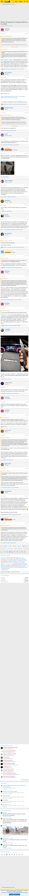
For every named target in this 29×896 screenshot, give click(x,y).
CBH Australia (25, 567)
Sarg (6, 565)
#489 (27, 238)
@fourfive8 (3, 423)
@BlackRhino (4, 315)
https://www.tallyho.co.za (8, 755)
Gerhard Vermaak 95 (18, 567)
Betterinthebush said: (6, 36)
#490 (27, 255)
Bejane (14, 560)
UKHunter (8, 559)
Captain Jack (23, 559)
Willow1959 (21, 560)
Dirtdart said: (4, 258)
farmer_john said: (5, 471)
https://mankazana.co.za (8, 771)
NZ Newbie (5, 800)
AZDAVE (10, 818)
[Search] (27, 1)
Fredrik (19, 566)
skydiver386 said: (5, 525)
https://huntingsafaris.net (8, 752)
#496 (27, 415)
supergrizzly (5, 818)
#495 (27, 401)
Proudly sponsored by (6, 745)
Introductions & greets (7, 793)
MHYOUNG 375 (6, 838)
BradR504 (8, 566)
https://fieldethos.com (7, 758)
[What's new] (24, 1)
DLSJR (11, 838)
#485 (27, 153)
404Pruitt (11, 567)
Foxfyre (15, 561)
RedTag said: (4, 278)
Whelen (25, 565)
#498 (27, 468)
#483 (27, 112)
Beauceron (3, 565)
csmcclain (23, 566)
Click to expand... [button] (14, 47)
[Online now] (3, 31)
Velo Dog (2, 557)
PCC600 (6, 557)
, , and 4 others (12, 267)
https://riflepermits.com (8, 768)
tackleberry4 (21, 565)
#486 (27, 185)
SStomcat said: (4, 437)
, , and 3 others (15, 104)
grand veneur (21, 557)
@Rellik (11, 59)
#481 (27, 33)
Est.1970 (8, 561)
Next (19, 546)
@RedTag (3, 287)
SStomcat (4, 25)
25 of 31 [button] (14, 546)
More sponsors (24, 779)
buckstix (16, 566)
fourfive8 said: (4, 417)
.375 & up (4, 789)
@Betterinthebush (5, 59)
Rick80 (12, 561)
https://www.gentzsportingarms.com (10, 764)
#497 (27, 435)
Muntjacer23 (3, 559)
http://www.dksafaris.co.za (8, 748)
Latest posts (4, 783)
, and (10, 144)
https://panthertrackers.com (9, 761)
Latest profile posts (6, 810)
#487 (27, 205)
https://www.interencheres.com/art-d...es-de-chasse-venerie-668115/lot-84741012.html (13, 97)
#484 (27, 139)
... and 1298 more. (4, 569)
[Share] (25, 33)
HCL (17, 560)
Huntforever (16, 562)
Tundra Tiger (3, 567)
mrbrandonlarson (9, 560)
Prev (10, 546)
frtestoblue (24, 563)
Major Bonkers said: (5, 115)
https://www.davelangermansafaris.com (11, 774)
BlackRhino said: (5, 310)
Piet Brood (14, 563)
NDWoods (12, 566)
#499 (27, 496)
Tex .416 (18, 561)
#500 (27, 523)
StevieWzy (26, 581)
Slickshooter (19, 563)
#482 (27, 77)
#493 (27, 334)
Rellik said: (4, 49)
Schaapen (5, 812)
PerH (2, 560)
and (9, 130)
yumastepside (22, 562)
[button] (1, 1)
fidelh (4, 560)
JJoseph (7, 567)
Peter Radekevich (17, 559)
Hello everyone (6, 795)
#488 (27, 219)
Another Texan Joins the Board (10, 791)
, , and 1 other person (13, 69)
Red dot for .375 (6, 804)
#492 (27, 308)
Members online (5, 555)
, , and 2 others (13, 247)
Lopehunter (3, 562)
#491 (27, 276)
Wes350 (8, 568)
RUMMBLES (3, 566)
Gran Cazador (8, 562)
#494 (27, 387)
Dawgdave (5, 825)
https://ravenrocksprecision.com (9, 777)
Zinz (24, 560)
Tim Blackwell (3, 568)
